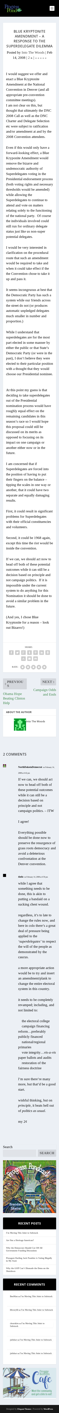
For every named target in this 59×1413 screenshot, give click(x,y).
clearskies (14, 1323)
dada (20, 876)
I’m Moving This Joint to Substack (22, 1233)
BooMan (14, 1296)
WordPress (48, 1409)
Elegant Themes (24, 1409)
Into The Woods (33, 52)
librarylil (14, 1310)
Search (8, 1147)
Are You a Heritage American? (20, 1240)
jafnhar (13, 1340)
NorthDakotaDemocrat (30, 767)
